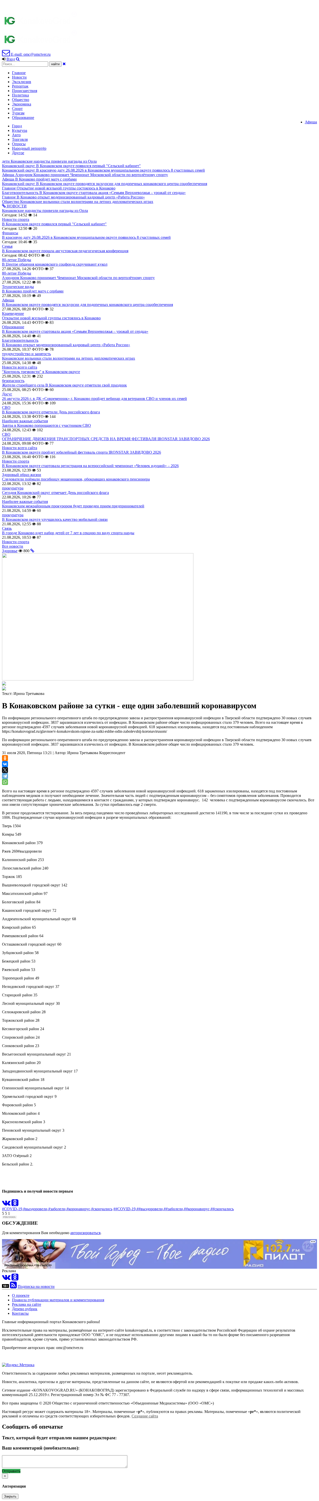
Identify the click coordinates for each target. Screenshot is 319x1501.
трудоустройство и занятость (26, 354)
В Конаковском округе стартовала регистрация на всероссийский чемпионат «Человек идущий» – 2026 (90, 466)
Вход (10, 59)
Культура (19, 130)
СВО (6, 407)
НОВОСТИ (16, 206)
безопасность (13, 381)
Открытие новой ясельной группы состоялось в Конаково (51, 318)
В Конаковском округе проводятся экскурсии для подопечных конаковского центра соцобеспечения (87, 304)
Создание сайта (145, 1416)
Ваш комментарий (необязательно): (41, 1448)
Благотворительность (20, 340)
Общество (20, 99)
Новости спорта (15, 219)
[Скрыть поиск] (64, 64)
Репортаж (20, 86)
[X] (5, 770)
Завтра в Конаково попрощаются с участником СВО (46, 425)
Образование (23, 117)
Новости (19, 77)
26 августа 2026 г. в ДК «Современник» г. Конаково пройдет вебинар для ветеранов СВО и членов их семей (94, 398)
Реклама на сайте (26, 1304)
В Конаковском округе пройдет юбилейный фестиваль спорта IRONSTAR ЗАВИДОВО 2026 (81, 452)
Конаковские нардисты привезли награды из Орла (45, 210)
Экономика (21, 104)
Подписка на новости (36, 1286)
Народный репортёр (29, 148)
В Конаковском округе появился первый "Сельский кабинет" (54, 224)
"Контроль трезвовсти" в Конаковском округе (41, 372)
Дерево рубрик (24, 1309)
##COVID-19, (125, 1209)
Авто (16, 135)
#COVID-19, (12, 1209)
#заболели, (57, 1209)
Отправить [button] (11, 1471)
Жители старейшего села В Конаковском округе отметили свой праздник (64, 385)
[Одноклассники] (5, 758)
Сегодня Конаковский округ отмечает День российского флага (55, 492)
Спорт (17, 108)
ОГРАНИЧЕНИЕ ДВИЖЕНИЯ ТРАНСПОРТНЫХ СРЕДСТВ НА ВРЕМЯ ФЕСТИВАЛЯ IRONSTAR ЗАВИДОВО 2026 (106, 439)
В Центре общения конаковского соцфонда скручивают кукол (54, 264)
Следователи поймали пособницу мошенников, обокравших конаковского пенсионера (76, 479)
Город (17, 126)
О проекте (20, 1295)
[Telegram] (5, 776)
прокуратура (12, 488)
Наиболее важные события (25, 421)
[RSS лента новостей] (13, 1286)
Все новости (12, 546)
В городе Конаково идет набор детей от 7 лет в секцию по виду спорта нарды (68, 533)
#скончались (101, 1209)
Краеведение (13, 313)
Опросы (19, 144)
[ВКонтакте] (5, 764)
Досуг (7, 394)
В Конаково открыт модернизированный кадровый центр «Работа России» (66, 345)
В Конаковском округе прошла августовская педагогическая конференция (65, 251)
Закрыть (10, 1496)
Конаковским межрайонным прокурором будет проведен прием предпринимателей (73, 506)
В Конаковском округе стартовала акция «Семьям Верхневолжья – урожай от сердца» (75, 331)
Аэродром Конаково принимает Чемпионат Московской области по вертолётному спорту (78, 278)
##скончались (222, 1209)
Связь (7, 528)
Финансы (10, 233)
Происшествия (24, 91)
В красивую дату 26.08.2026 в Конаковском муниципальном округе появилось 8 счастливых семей (86, 237)
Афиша (311, 122)
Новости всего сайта (19, 367)
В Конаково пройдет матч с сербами (33, 291)
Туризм (18, 113)
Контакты (20, 1313)
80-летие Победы (16, 260)
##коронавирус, (197, 1209)
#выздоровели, (35, 1209)
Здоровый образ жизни (21, 475)
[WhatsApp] (5, 782)
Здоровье (9, 551)
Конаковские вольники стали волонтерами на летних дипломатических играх (68, 358)
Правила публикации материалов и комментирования (58, 1300)
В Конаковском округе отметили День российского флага (51, 412)
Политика (20, 95)
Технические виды (18, 287)
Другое (18, 153)
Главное (19, 73)
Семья (7, 246)
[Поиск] (18, 59)
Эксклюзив (21, 82)
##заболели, (174, 1209)
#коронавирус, (79, 1209)
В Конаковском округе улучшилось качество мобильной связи (55, 519)
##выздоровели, (150, 1209)
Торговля (20, 139)
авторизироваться (85, 1233)
